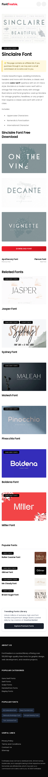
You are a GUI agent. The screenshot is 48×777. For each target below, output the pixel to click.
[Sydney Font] (24, 333)
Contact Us (7, 747)
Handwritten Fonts (10, 688)
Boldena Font (10, 482)
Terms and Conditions (11, 744)
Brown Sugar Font (10, 594)
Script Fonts (26, 322)
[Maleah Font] (24, 377)
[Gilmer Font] (40, 571)
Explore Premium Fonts (24, 626)
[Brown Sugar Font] (40, 595)
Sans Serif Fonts (10, 48)
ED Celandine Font (9, 710)
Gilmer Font (7, 572)
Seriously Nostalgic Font (11, 715)
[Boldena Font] (24, 463)
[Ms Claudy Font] (40, 582)
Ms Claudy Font (9, 583)
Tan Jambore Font (9, 720)
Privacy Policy (7, 741)
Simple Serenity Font (31, 715)
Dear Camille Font (26, 710)
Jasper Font (9, 309)
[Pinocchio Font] (24, 420)
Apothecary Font (10, 260)
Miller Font (8, 525)
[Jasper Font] (24, 290)
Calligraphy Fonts (10, 579)
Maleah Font (10, 395)
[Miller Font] (24, 506)
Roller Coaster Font (11, 557)
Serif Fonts (7, 553)
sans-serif (15, 83)
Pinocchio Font (11, 438)
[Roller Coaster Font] (40, 557)
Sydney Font (9, 352)
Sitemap (5, 750)
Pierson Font (40, 260)
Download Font (24, 249)
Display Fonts (7, 691)
